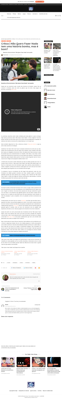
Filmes (25, 365)
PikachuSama (5, 54)
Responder (38, 304)
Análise (4, 364)
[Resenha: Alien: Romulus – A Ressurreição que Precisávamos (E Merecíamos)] (23, 362)
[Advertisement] (31, 28)
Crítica (20, 365)
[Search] (60, 15)
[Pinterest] (35, 267)
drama (21, 262)
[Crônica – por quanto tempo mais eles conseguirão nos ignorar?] (38, 362)
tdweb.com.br (34, 397)
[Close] (60, 1)
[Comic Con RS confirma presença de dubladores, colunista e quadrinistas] (57, 46)
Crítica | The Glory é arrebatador (18, 301)
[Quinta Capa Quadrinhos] (31, 9)
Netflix (34, 262)
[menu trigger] (3, 15)
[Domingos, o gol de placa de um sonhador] (48, 46)
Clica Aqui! (40, 1)
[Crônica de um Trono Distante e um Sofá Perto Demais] (8, 362)
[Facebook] (39, 281)
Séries (4, 365)
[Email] (39, 267)
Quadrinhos (36, 365)
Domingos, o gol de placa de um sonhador (47, 51)
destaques (15, 262)
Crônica (10, 364)
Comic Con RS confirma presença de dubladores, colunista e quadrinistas (57, 53)
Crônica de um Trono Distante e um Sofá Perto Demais (7, 370)
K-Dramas (28, 262)
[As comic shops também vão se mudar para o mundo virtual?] (48, 60)
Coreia (9, 262)
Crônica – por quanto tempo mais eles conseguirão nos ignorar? (38, 370)
